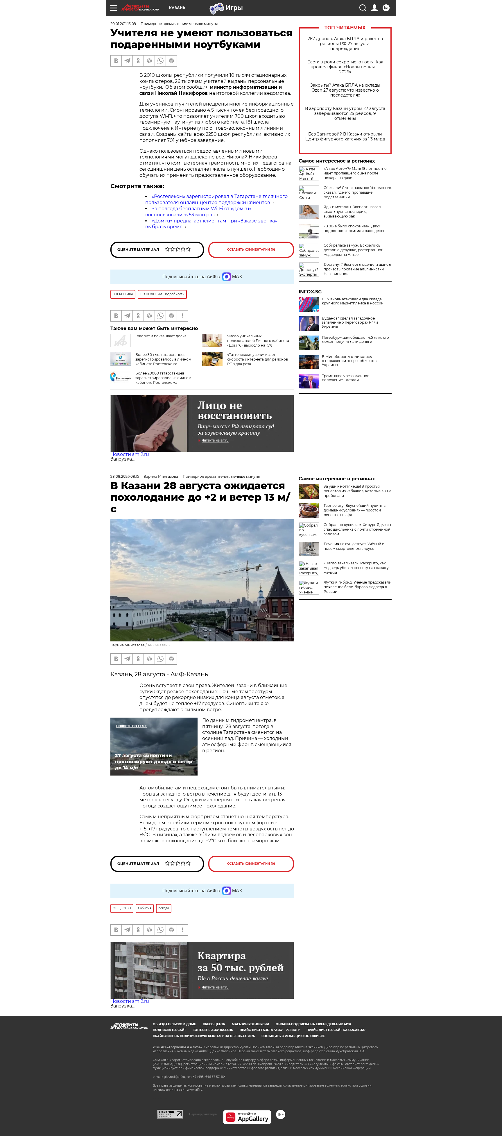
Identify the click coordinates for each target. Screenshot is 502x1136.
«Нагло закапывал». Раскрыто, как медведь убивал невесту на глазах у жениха (356, 568)
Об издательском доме (174, 1024)
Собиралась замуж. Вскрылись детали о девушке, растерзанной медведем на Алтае (353, 250)
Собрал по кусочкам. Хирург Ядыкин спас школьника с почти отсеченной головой (357, 529)
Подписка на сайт (169, 1030)
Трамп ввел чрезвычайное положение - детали (345, 378)
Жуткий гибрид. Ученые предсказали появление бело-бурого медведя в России (357, 587)
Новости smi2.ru (129, 454)
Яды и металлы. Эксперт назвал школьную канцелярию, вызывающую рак (352, 211)
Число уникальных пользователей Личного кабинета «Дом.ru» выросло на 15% (258, 340)
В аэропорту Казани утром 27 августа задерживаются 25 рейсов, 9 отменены (345, 113)
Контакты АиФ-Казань (213, 1030)
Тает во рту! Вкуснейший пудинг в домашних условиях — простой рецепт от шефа (355, 510)
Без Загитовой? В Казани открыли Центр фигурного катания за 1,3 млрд (345, 137)
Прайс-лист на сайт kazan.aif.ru (335, 1030)
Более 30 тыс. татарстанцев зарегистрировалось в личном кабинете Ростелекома (163, 359)
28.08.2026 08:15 (124, 476)
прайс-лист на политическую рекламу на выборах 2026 (204, 1036)
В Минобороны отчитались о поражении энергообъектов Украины (349, 361)
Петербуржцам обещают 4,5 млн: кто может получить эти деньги (355, 340)
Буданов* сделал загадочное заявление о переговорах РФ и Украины (350, 322)
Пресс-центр (214, 1024)
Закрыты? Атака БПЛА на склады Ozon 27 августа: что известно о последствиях (345, 90)
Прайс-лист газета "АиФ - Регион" (270, 1030)
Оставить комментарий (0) (251, 250)
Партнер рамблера (203, 1114)
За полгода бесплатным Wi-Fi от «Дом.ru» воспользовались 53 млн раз (198, 211)
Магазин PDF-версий (250, 1024)
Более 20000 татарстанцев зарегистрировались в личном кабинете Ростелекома (163, 378)
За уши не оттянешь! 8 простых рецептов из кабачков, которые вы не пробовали (357, 491)
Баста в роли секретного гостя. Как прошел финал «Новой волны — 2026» (345, 67)
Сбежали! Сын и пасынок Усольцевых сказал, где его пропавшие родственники (358, 192)
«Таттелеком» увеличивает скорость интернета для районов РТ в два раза (257, 359)
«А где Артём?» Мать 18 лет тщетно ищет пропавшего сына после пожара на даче (355, 173)
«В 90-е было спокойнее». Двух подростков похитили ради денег (354, 228)
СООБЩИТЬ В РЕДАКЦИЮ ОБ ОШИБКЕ (293, 1036)
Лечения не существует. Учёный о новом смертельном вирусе (354, 546)
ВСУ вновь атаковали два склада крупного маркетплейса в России (352, 301)
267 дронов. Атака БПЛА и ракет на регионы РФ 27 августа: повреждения (345, 43)
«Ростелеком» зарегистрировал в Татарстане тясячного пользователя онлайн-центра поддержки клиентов (216, 199)
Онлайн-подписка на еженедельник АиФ (313, 1024)
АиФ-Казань (159, 645)
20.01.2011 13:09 (123, 24)
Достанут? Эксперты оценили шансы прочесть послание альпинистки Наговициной (357, 269)
